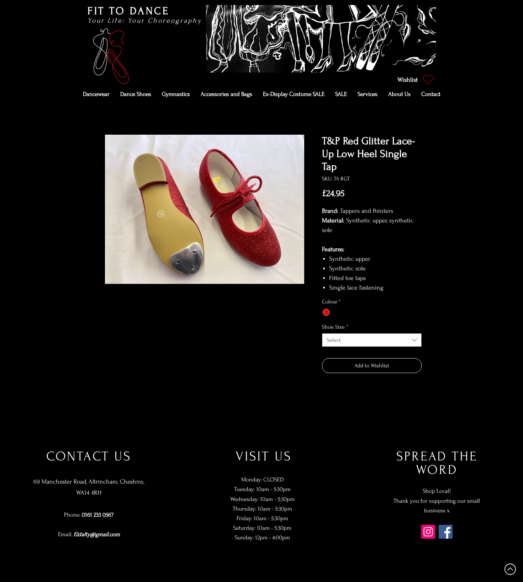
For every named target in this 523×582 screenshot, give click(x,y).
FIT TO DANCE (128, 11)
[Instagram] (428, 532)
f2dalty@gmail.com (97, 534)
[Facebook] (446, 532)
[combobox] (372, 340)
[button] (96, 94)
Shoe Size (335, 327)
